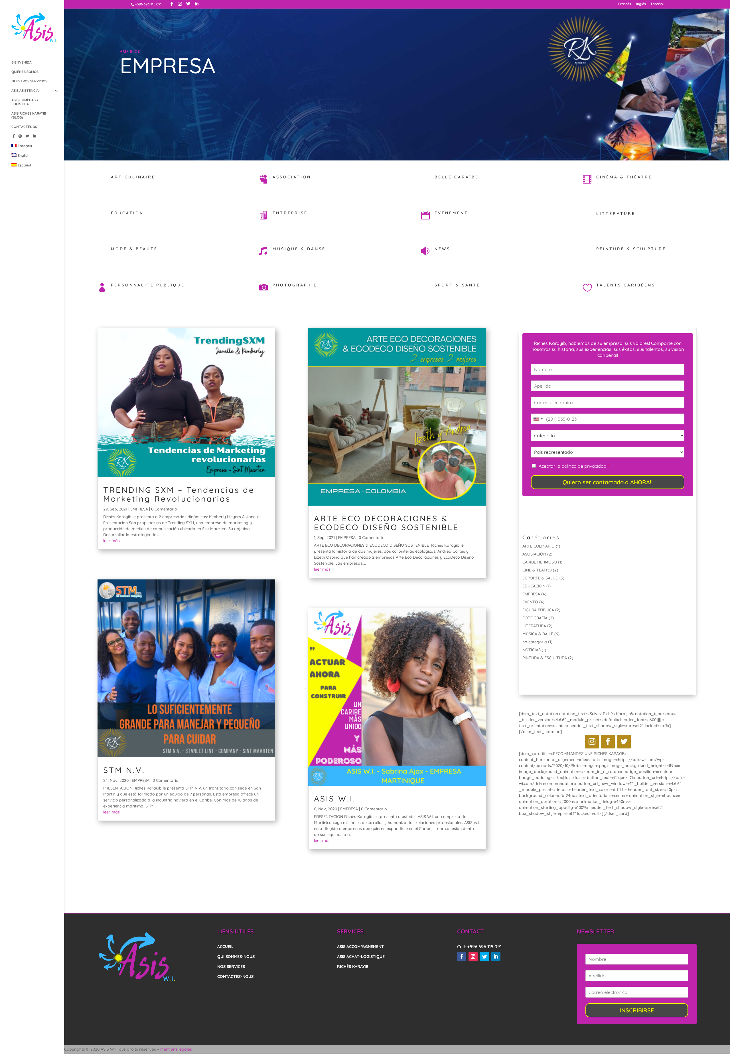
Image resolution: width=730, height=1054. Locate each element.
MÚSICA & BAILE (537, 633)
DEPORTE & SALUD (540, 578)
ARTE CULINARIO (538, 546)
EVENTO (530, 602)
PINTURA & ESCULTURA (544, 657)
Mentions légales (176, 1049)
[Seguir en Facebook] (608, 741)
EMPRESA (139, 509)
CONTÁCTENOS (24, 127)
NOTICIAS (531, 649)
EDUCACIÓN (533, 586)
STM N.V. (124, 770)
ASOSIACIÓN (534, 554)
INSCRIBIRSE (637, 1010)
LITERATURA (534, 625)
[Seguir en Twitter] (624, 741)
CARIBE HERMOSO (539, 562)
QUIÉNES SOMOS (24, 72)
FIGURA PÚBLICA (538, 610)
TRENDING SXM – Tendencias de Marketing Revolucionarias (179, 494)
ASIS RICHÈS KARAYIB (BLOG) (28, 115)
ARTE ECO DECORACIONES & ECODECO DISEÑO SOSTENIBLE (386, 522)
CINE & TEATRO (537, 570)
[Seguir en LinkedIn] (495, 956)
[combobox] (537, 419)
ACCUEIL (225, 946)
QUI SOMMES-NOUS (236, 956)
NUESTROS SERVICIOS (29, 81)
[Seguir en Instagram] (592, 741)
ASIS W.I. (335, 798)
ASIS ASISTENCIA (25, 91)
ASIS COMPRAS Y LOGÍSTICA (24, 102)
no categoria (534, 641)
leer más (111, 540)
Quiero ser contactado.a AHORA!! (608, 482)
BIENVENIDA (21, 62)
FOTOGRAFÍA (535, 617)
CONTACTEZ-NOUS (235, 976)
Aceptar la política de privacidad (574, 466)
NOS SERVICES (231, 966)
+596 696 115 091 (484, 946)
